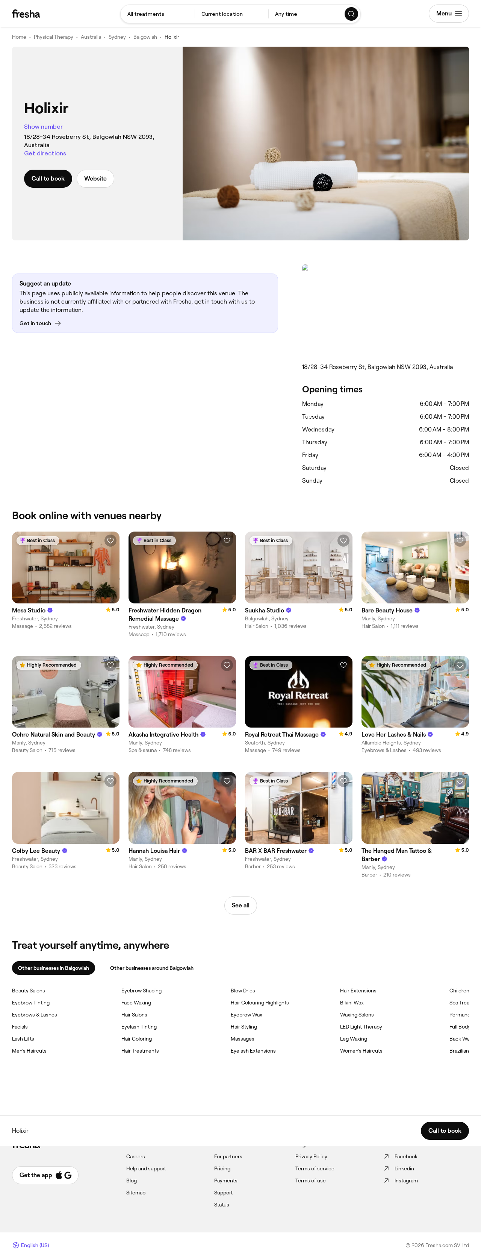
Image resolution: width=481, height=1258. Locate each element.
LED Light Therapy (361, 1027)
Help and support (146, 1168)
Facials (20, 1027)
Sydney (117, 37)
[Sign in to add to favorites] (110, 541)
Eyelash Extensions (253, 1051)
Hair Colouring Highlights (260, 1003)
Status (221, 1205)
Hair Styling (244, 1027)
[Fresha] (26, 14)
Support (223, 1193)
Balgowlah (145, 37)
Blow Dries (243, 991)
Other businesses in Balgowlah (53, 968)
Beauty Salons (28, 991)
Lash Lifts (23, 1039)
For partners (228, 1156)
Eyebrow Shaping (141, 991)
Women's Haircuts (361, 1051)
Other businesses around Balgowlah (152, 968)
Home (19, 37)
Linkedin (404, 1168)
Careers (135, 1156)
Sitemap (135, 1193)
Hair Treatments (140, 1051)
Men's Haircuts (29, 1051)
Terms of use (310, 1180)
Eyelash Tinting (139, 1027)
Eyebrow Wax (246, 1015)
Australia (91, 37)
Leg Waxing (353, 1039)
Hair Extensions (358, 991)
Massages (242, 1039)
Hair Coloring (136, 1039)
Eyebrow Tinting (31, 1003)
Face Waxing (136, 1003)
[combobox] (158, 14)
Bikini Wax (352, 1003)
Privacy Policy (311, 1156)
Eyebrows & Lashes (34, 1015)
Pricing (222, 1168)
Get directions (45, 153)
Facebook (406, 1156)
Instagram (406, 1180)
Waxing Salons (357, 1015)
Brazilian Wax (464, 1051)
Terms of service (314, 1168)
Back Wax (460, 1039)
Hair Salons (134, 1015)
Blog (131, 1180)
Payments (225, 1180)
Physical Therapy (53, 37)
